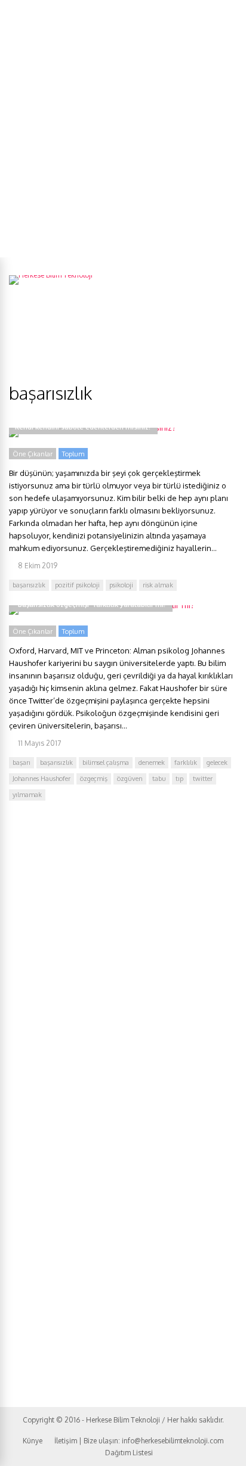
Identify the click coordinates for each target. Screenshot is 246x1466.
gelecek (217, 762)
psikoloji (121, 585)
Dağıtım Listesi (129, 1452)
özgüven (130, 778)
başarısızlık (29, 585)
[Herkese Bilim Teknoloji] (51, 274)
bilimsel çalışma (105, 762)
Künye (32, 1440)
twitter (203, 778)
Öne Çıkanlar (33, 454)
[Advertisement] (123, 128)
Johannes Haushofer (41, 778)
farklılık (185, 762)
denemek (152, 762)
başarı (21, 762)
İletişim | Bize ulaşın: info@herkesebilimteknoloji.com (138, 1440)
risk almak (158, 585)
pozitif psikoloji (77, 585)
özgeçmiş (93, 778)
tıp (179, 778)
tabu (159, 778)
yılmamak (27, 794)
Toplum (73, 454)
